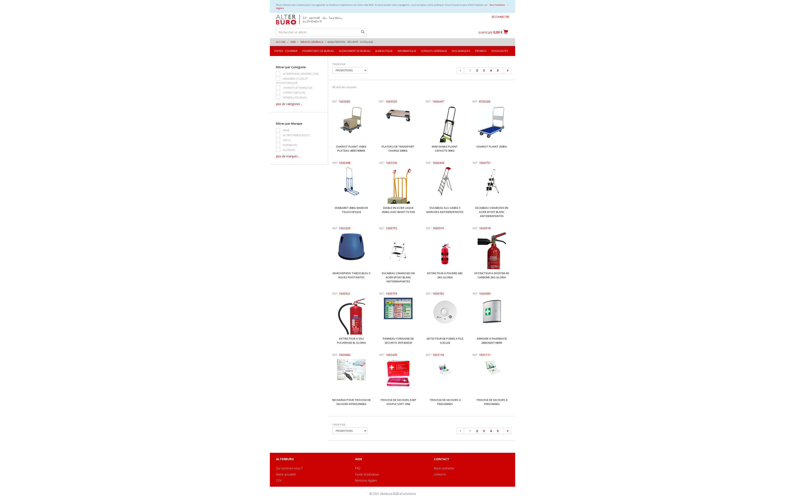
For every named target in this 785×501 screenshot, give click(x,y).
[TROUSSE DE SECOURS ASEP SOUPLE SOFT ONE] (398, 377)
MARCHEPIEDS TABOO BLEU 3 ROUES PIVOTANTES (351, 275)
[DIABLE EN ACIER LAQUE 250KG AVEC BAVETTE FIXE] (398, 185)
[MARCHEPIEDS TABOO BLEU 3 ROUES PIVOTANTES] (351, 250)
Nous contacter (444, 468)
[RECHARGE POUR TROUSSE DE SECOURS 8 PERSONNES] (351, 377)
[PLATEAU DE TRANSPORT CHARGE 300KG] (398, 124)
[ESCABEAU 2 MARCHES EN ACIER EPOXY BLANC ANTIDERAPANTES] (398, 250)
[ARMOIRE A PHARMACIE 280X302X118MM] (491, 316)
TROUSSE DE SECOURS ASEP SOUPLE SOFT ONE (398, 402)
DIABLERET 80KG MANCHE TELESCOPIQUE (351, 210)
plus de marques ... (288, 156)
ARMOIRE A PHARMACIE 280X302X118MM (492, 340)
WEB (293, 42)
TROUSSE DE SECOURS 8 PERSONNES (491, 402)
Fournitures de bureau (318, 51)
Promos (481, 51)
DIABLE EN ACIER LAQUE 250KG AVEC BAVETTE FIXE (398, 210)
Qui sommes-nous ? (289, 468)
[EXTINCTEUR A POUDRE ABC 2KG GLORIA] (445, 250)
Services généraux (311, 42)
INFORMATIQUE (407, 51)
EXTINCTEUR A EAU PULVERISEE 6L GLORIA (351, 340)
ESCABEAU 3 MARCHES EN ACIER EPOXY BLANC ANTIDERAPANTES (491, 212)
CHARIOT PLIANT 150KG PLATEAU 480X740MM (351, 148)
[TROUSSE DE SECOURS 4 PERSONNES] (445, 377)
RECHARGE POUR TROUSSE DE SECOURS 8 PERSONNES (351, 402)
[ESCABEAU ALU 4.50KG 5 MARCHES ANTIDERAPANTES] (445, 185)
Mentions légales (366, 480)
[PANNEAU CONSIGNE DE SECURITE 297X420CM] (398, 316)
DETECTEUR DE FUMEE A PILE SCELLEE (445, 340)
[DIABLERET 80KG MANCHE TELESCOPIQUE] (351, 185)
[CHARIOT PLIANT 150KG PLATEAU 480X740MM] (351, 124)
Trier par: (339, 64)
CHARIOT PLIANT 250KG (491, 146)
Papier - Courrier (285, 51)
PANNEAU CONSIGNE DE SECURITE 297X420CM (398, 340)
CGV (278, 480)
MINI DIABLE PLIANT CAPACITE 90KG (445, 148)
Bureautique (384, 51)
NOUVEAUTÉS (499, 51)
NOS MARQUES (461, 51)
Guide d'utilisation (367, 474)
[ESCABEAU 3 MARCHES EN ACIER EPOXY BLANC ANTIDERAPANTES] (491, 185)
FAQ (357, 468)
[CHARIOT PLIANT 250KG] (491, 124)
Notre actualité (286, 474)
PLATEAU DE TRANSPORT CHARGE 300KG (398, 148)
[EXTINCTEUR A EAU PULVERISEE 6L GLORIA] (351, 316)
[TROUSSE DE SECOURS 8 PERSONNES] (491, 377)
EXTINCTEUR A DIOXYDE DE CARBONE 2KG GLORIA (491, 275)
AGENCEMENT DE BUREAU (354, 51)
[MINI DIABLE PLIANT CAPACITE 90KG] (445, 124)
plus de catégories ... (289, 104)
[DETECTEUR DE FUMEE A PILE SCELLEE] (445, 316)
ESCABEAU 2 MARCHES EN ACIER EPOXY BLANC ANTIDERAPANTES (398, 277)
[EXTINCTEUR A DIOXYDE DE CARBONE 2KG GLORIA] (491, 250)
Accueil (281, 42)
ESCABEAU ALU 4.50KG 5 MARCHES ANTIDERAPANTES (444, 210)
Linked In (440, 474)
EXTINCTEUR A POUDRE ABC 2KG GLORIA (445, 275)
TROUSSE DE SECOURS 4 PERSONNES (445, 402)
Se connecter (500, 17)
